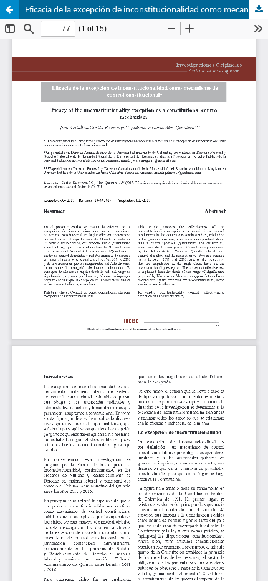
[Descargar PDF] (258, 9)
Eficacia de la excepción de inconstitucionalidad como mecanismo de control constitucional (146, 9)
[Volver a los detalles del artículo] (9, 9)
